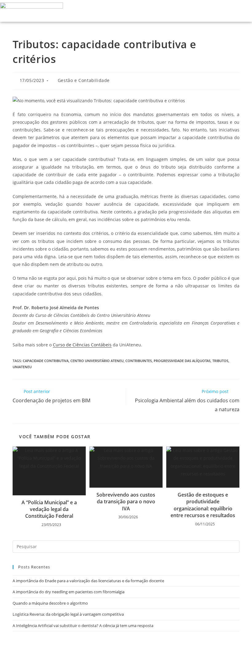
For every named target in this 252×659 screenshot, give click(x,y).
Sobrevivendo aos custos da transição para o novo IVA (125, 501)
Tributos (220, 360)
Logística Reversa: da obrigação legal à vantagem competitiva (68, 614)
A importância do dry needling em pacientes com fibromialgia (68, 592)
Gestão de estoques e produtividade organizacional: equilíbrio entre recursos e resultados (203, 505)
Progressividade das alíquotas (182, 360)
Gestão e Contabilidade (84, 80)
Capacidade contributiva (46, 360)
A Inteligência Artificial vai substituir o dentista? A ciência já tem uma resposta (83, 625)
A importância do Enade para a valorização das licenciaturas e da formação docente (88, 580)
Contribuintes (138, 360)
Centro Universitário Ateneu (97, 360)
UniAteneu (22, 367)
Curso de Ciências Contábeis (82, 345)
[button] (230, 11)
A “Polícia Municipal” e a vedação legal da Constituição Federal (49, 509)
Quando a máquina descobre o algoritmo (50, 603)
